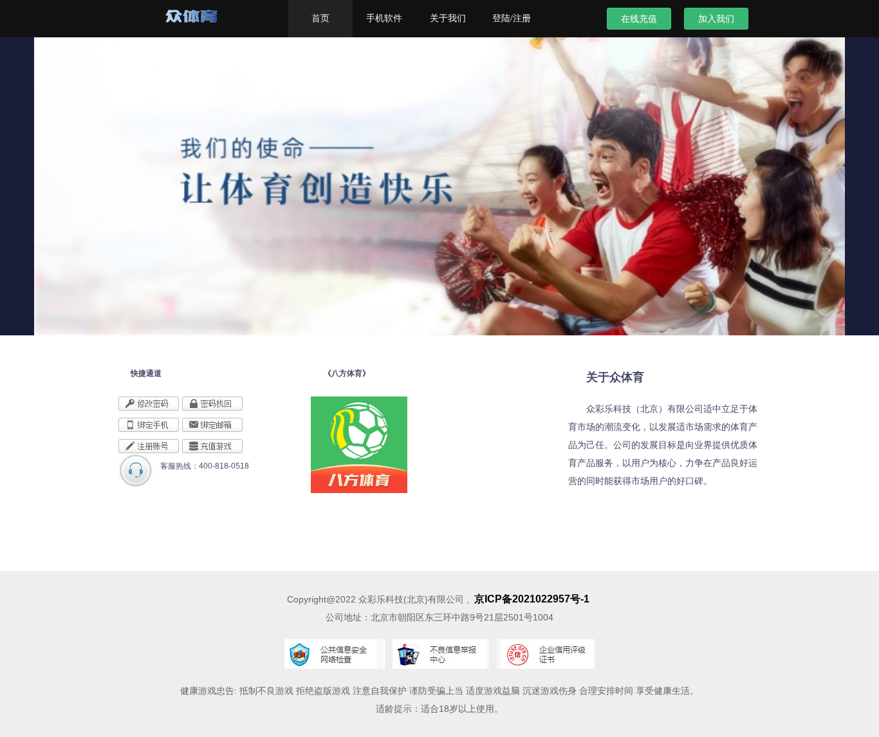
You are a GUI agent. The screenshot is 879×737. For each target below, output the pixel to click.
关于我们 (448, 18)
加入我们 (716, 19)
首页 (320, 18)
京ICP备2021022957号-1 (531, 598)
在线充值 (639, 19)
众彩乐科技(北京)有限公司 (215, 20)
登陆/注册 (511, 18)
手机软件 (384, 18)
